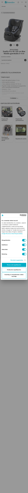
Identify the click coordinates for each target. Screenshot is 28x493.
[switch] (24, 245)
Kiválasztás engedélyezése (14, 269)
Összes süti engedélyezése (14, 264)
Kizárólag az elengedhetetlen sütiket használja (14, 275)
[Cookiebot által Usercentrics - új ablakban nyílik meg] (20, 215)
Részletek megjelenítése (17, 260)
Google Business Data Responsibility (12, 233)
